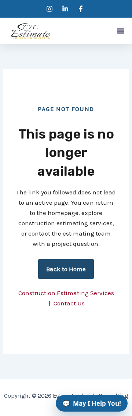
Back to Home (66, 269)
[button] (120, 31)
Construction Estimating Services (66, 293)
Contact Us (69, 303)
